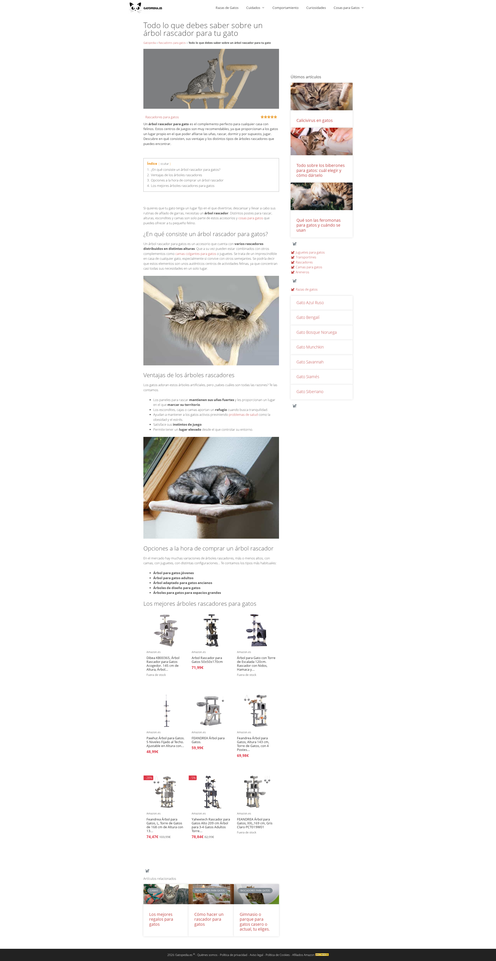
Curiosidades (316, 7)
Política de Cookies (278, 955)
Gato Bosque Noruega (316, 332)
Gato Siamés (307, 376)
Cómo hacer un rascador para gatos (209, 919)
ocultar (164, 164)
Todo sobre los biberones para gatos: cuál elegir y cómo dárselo (320, 170)
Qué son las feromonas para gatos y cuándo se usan (318, 225)
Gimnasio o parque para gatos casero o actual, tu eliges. (255, 922)
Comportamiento (285, 7)
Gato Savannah (310, 362)
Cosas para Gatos (347, 7)
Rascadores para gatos (172, 43)
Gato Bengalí (307, 317)
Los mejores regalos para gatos (161, 919)
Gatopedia (149, 43)
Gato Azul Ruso (310, 302)
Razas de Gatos (227, 7)
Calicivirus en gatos (314, 120)
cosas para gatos (250, 218)
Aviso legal (256, 955)
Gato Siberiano (309, 391)
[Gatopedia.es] (147, 8)
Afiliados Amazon (303, 955)
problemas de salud (243, 414)
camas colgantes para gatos (195, 253)
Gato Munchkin (310, 347)
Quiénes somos (207, 955)
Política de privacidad (233, 955)
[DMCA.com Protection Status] (322, 955)
